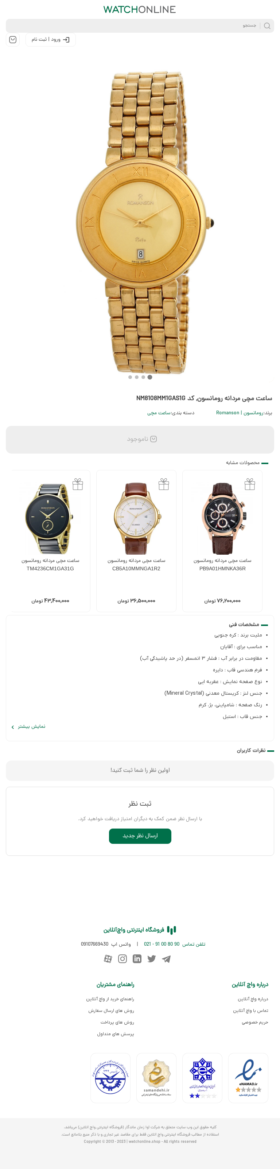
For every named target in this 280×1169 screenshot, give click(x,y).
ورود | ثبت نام (46, 40)
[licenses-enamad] (251, 1079)
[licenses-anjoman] (205, 1079)
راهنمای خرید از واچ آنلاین (110, 999)
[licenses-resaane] (159, 1079)
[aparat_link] (108, 958)
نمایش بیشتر (31, 727)
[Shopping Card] (13, 40)
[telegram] (166, 958)
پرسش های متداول (115, 1034)
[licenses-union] (113, 1079)
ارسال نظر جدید (140, 836)
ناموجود (136, 439)
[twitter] (151, 958)
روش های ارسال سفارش (111, 1011)
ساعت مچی (159, 413)
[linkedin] (137, 958)
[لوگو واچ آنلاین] (140, 9)
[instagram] (122, 958)
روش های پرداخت (117, 1022)
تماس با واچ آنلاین (250, 1011)
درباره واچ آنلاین (253, 999)
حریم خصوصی (255, 1022)
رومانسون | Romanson (239, 413)
